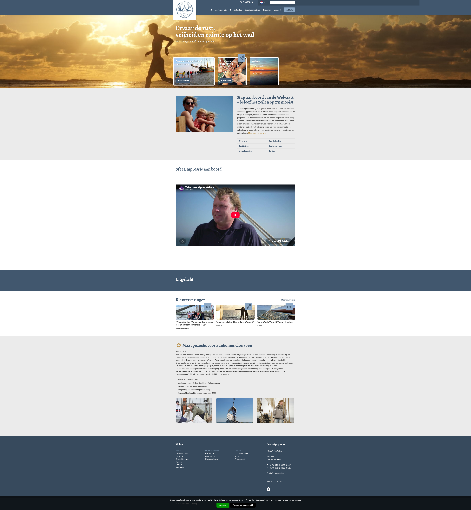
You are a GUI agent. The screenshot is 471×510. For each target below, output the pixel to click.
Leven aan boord (223, 9)
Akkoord (222, 505)
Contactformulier (241, 453)
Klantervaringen (275, 146)
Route (237, 456)
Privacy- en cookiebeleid (243, 505)
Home (178, 451)
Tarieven (267, 9)
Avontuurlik (259, 66)
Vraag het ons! (183, 48)
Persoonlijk (259, 70)
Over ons (243, 141)
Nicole (259, 326)
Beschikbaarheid (252, 9)
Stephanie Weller (182, 328)
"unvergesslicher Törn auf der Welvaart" (235, 322)
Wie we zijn (209, 453)
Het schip (238, 9)
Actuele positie (245, 151)
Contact (277, 9)
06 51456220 (246, 2)
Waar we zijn (210, 456)
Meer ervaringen (288, 300)
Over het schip (274, 141)
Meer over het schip (256, 133)
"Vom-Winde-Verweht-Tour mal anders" (275, 322)
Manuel (219, 326)
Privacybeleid (240, 459)
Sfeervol (258, 73)
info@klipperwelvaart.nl (278, 473)
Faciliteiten (289, 10)
